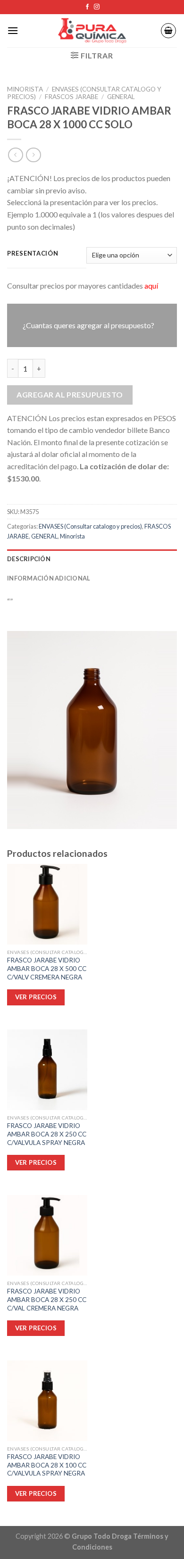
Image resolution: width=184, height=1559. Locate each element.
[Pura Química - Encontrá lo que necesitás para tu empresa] (92, 31)
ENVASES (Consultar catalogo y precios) (90, 526)
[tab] (92, 558)
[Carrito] (168, 30)
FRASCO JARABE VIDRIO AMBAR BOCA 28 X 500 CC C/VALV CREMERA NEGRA (46, 968)
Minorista (25, 89)
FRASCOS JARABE (71, 96)
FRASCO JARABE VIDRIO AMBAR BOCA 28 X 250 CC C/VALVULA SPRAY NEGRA (46, 1134)
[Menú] (12, 30)
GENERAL (121, 96)
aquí (151, 285)
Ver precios (36, 1493)
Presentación (33, 253)
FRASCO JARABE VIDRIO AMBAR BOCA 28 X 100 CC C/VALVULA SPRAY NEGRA (46, 1465)
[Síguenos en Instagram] (97, 7)
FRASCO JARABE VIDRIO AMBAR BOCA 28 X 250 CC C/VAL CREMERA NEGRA (46, 1299)
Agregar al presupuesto (70, 394)
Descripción (28, 559)
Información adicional (48, 578)
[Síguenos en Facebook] (87, 7)
